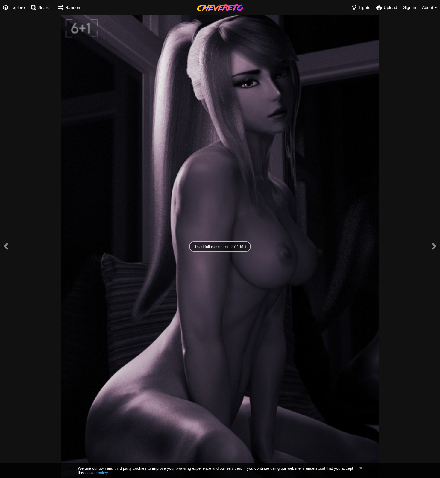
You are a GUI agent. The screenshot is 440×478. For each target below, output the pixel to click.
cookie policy (96, 473)
